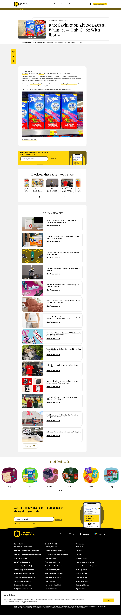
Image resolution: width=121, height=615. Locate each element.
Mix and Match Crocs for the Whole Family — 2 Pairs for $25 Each (63, 285)
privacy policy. (80, 599)
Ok (108, 600)
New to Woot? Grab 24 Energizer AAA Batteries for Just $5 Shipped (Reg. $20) (64, 334)
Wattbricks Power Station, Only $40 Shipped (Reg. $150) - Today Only (64, 350)
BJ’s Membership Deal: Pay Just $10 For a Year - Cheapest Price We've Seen (63, 416)
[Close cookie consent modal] (116, 595)
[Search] (90, 4)
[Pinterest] (13, 60)
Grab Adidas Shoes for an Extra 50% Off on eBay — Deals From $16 (64, 253)
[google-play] (100, 533)
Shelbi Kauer (53, 20)
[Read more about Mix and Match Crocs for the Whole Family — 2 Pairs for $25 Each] (32, 288)
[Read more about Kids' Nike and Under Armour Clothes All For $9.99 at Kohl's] (32, 368)
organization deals (35, 84)
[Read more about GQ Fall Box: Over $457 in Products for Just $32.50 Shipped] (32, 272)
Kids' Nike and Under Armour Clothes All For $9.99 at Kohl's (62, 366)
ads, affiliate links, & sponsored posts (34, 42)
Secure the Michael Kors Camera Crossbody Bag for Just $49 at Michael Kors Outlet (63, 318)
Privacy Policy (40, 164)
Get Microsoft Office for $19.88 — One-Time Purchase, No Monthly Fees (62, 221)
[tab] (58, 490)
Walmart (41, 73)
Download (25, 73)
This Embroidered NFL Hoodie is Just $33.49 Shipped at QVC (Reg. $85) (62, 398)
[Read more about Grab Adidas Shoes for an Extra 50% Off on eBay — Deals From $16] (32, 256)
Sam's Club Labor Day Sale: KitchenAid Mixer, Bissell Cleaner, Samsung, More (62, 382)
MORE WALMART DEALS (29, 139)
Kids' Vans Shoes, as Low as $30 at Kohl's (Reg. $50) (64, 432)
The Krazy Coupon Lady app (69, 84)
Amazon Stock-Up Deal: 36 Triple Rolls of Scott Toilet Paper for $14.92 (63, 237)
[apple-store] (85, 533)
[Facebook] (13, 56)
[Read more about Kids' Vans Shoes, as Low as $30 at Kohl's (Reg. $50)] (32, 434)
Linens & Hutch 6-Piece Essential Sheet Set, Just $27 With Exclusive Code (63, 302)
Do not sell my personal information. (26, 602)
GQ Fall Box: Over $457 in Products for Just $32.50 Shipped (63, 269)
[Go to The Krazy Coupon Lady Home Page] (22, 4)
